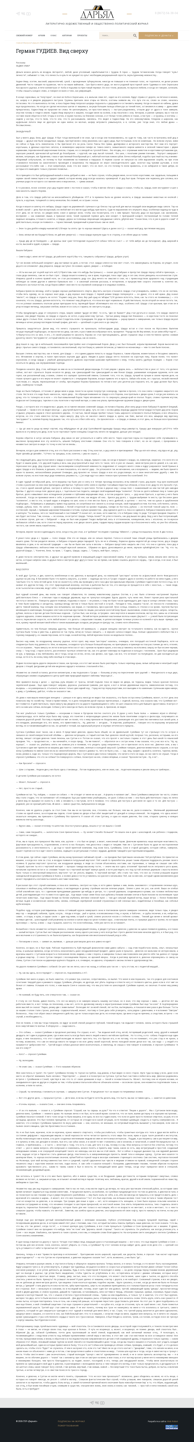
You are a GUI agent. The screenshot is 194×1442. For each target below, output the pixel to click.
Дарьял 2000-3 (39, 43)
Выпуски (27, 43)
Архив (41, 35)
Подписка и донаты (158, 35)
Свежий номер (24, 35)
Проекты (82, 35)
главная (19, 43)
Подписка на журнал (71, 1421)
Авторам (67, 35)
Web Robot (172, 1421)
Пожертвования (68, 1425)
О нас (54, 35)
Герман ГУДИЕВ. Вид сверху (58, 43)
